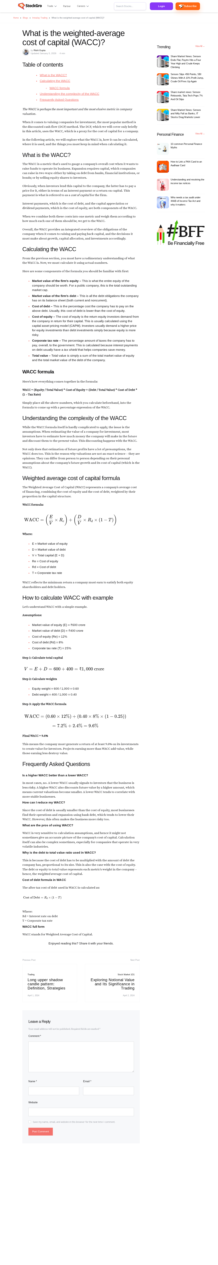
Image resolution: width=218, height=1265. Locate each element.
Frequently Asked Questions (59, 99)
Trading (31, 974)
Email (87, 1081)
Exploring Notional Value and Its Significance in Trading (113, 984)
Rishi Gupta (39, 50)
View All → (200, 46)
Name (32, 1081)
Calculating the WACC (55, 81)
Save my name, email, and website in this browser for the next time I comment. (74, 1121)
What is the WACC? (53, 75)
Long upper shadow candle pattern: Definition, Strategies (46, 984)
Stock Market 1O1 (126, 974)
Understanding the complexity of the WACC (69, 93)
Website (33, 1102)
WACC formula (59, 88)
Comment (34, 1036)
